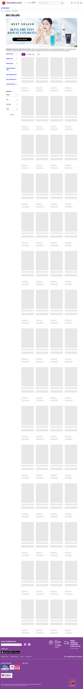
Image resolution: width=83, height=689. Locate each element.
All (23, 54)
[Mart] (32, 3)
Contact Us (29, 656)
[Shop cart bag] (81, 3)
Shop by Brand (5, 8)
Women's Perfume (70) (10, 68)
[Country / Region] (72, 3)
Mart (38, 54)
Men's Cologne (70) (11, 79)
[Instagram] (29, 644)
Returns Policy (15, 656)
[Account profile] (78, 3)
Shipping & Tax (4, 656)
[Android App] (15, 653)
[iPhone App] (6, 653)
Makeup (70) (9, 58)
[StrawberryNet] (12, 3)
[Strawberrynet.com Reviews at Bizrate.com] (5, 669)
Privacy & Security (5, 684)
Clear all (12, 114)
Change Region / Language (74, 656)
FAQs (22, 656)
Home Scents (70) (10, 84)
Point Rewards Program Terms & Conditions (30, 684)
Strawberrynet (30, 54)
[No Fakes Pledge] (17, 668)
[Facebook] (25, 644)
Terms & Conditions (14, 684)
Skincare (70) (9, 53)
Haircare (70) (9, 63)
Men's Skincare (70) (11, 74)
